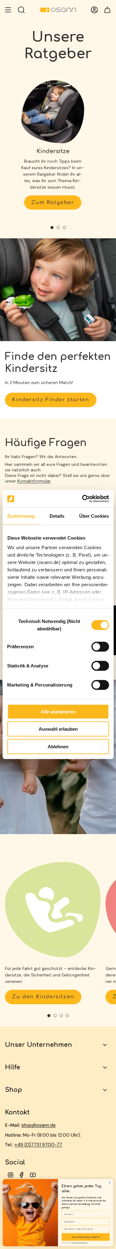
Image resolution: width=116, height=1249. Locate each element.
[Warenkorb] (107, 10)
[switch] (100, 646)
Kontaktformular (34, 481)
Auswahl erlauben (58, 729)
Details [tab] (57, 515)
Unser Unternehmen (38, 1044)
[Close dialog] (109, 1182)
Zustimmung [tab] (21, 515)
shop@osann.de (38, 1125)
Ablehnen (58, 746)
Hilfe (12, 1067)
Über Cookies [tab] (94, 515)
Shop (13, 1089)
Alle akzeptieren (58, 711)
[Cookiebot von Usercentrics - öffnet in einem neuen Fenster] (82, 499)
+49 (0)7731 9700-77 (38, 1145)
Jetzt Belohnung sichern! (85, 1237)
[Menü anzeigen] (8, 10)
